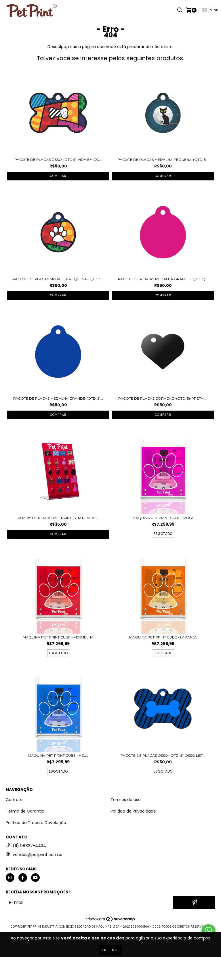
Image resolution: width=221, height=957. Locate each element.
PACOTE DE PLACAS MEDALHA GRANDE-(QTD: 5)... (163, 279)
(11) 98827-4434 (29, 846)
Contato (14, 799)
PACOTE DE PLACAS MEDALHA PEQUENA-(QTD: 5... (162, 159)
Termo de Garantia (25, 811)
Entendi (110, 950)
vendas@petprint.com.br (38, 854)
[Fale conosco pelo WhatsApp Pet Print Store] (208, 930)
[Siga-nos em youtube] (35, 877)
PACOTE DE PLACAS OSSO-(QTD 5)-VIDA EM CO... (58, 159)
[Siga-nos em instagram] (10, 877)
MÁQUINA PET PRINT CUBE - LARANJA (163, 637)
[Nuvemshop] (110, 921)
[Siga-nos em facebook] (22, 877)
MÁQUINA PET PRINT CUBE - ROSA (163, 518)
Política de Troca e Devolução (36, 823)
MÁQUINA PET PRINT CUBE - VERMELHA (58, 637)
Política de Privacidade (133, 811)
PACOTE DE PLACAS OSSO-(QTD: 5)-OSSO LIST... (163, 755)
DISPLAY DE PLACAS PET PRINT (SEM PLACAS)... (58, 518)
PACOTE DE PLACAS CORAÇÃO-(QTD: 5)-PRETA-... (162, 398)
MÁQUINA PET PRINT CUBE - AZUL (58, 755)
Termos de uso (125, 799)
